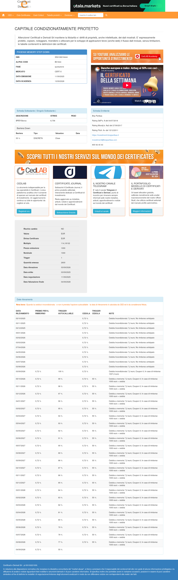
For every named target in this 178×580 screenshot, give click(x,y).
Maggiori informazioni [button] (142, 211)
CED (10, 15)
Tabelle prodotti (53, 15)
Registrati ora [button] (24, 211)
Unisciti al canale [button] (102, 211)
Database (69, 15)
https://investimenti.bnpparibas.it (105, 135)
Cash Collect (38, 15)
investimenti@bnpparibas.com (104, 140)
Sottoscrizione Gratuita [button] (66, 212)
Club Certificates (23, 15)
